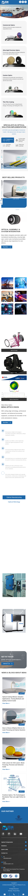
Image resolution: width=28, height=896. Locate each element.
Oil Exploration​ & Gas (6, 262)
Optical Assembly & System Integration (10, 230)
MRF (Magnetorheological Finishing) (12, 550)
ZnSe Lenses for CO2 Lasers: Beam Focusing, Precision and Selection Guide (13, 764)
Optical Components (7, 842)
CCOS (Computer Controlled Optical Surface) (12, 562)
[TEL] (14, 894)
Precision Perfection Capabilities (14, 490)
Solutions (4, 845)
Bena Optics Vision (10, 407)
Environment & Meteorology (7, 267)
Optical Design (14, 350)
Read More (6, 14)
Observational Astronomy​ (7, 274)
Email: (4, 862)
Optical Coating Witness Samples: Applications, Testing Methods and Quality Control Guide (13, 698)
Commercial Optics (9, 25)
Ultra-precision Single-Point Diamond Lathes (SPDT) (12, 635)
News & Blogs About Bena (14, 673)
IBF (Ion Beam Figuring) (8, 536)
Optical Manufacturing (14, 497)
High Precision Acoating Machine (11, 599)
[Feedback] (23, 894)
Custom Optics (7, 75)
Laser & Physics (5, 269)
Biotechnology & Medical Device (8, 265)
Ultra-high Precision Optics (11, 50)
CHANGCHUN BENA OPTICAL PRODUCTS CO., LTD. (14, 885)
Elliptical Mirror (14, 205)
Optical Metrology (14, 502)
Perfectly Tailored (10, 328)
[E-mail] (4, 894)
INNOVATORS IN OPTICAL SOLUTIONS (10, 258)
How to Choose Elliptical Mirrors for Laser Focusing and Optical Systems (13, 729)
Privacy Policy (16, 890)
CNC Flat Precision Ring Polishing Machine (12, 508)
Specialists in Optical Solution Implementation (14, 126)
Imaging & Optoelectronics (7, 272)
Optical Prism (9, 167)
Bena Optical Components (11, 9)
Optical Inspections (14, 399)
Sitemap (10, 890)
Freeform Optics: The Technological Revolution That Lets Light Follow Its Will (13, 797)
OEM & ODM (14, 372)
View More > (6, 703)
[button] (1, 159)
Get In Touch (7, 657)
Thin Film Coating (8, 102)
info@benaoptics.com (8, 863)
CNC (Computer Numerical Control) (12, 523)
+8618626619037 (7, 858)
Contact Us (6, 663)
